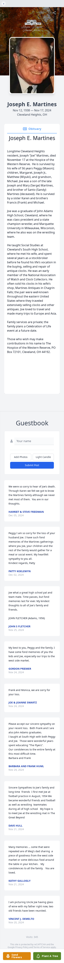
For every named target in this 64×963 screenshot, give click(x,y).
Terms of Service (41, 947)
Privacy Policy (22, 947)
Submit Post (32, 465)
